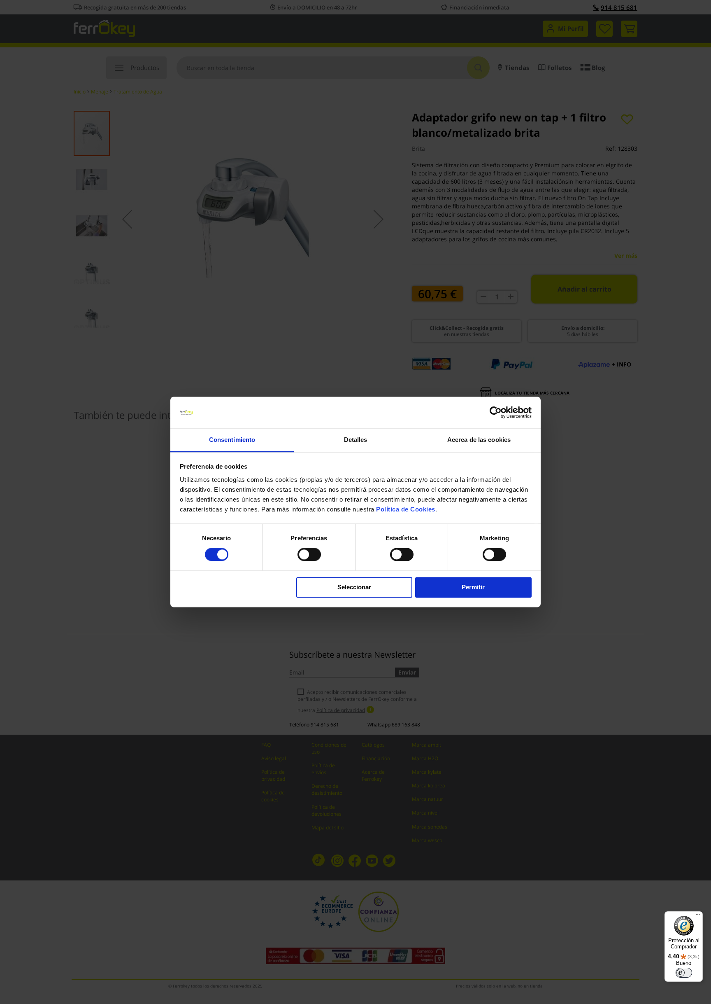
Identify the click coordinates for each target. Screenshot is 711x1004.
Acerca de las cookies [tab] (479, 439)
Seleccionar (354, 587)
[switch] (309, 555)
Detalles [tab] (355, 439)
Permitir (473, 587)
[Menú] (698, 916)
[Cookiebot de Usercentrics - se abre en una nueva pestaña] (496, 412)
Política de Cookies (405, 509)
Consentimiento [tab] (232, 439)
